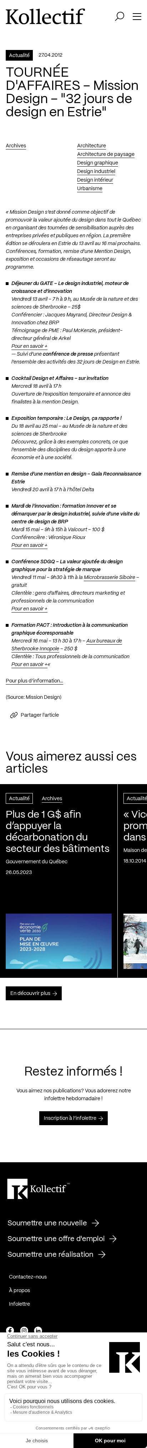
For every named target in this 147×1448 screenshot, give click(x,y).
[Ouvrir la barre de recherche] (119, 16)
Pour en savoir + (29, 346)
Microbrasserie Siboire (109, 577)
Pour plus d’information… (34, 681)
